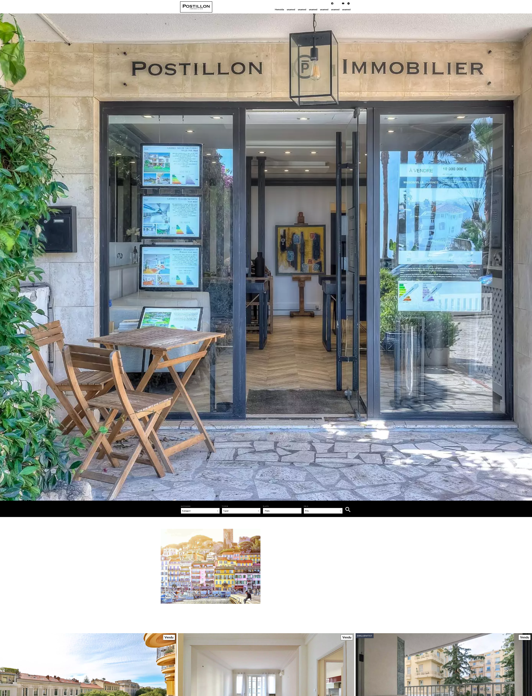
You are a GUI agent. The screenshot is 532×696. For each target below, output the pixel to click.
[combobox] (200, 511)
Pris (306, 506)
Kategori (186, 506)
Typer (225, 506)
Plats (266, 506)
